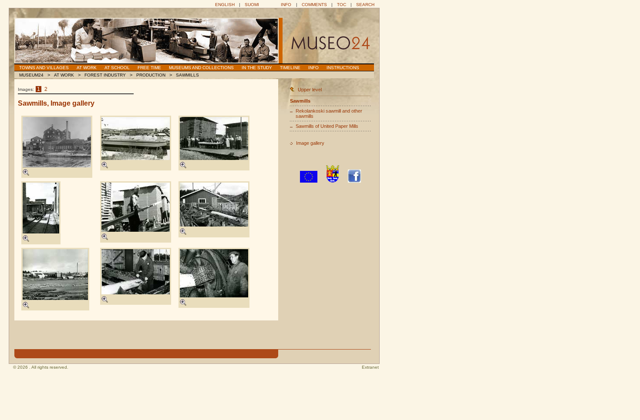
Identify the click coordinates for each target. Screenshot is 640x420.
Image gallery (310, 143)
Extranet (370, 367)
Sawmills (187, 75)
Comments (314, 4)
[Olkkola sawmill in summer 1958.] (136, 207)
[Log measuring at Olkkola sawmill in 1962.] (136, 271)
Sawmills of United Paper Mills (327, 126)
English (225, 4)
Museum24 (31, 75)
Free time (149, 67)
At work (87, 67)
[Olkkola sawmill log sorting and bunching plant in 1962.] (214, 204)
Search (365, 4)
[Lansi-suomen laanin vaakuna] (332, 180)
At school (117, 67)
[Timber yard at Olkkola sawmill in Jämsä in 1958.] (41, 208)
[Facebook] (354, 180)
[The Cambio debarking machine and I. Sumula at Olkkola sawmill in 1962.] (214, 273)
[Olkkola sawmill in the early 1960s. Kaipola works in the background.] (55, 274)
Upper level (310, 89)
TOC (341, 4)
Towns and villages (44, 67)
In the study (257, 67)
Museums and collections (201, 67)
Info (286, 4)
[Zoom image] (26, 174)
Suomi (252, 4)
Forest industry (105, 75)
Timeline (290, 67)
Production (150, 75)
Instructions (343, 67)
